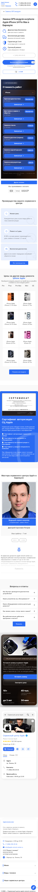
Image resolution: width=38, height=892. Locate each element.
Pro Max (18, 286)
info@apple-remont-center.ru (14, 847)
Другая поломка (19, 182)
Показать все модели (19, 372)
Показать (19, 624)
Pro (3, 286)
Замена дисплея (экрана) (13, 137)
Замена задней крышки (13, 150)
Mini (26, 286)
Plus (9, 286)
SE (33, 286)
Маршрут (10, 749)
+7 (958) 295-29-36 (24, 3)
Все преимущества (19, 263)
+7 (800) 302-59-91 (24, 5)
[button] (15, 540)
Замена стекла (9, 125)
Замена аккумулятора (12, 162)
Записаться (18, 104)
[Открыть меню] (35, 4)
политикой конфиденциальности (22, 66)
